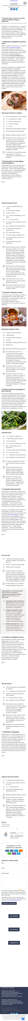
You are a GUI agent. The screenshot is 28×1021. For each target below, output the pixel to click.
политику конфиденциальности (14, 900)
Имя (3, 863)
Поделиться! (14, 943)
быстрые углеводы (13, 514)
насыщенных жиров (14, 47)
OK (23, 1019)
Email (3, 868)
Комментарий (5, 873)
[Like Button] (2, 821)
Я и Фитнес (14, 4)
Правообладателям (6, 1009)
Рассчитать (14, 916)
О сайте (3, 1008)
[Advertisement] (14, 963)
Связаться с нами (10, 1008)
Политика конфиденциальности (9, 1010)
